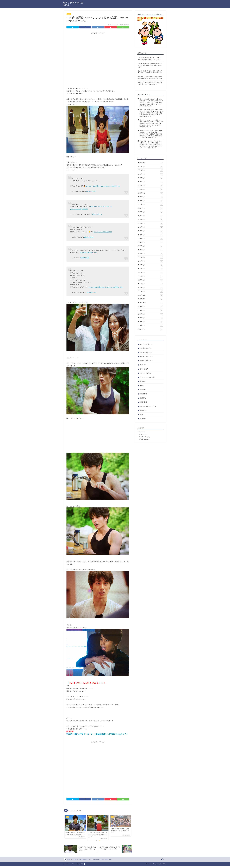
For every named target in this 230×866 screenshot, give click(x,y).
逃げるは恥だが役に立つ (148, 406)
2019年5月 (150, 212)
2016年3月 (150, 329)
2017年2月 (150, 287)
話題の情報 (143, 402)
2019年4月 (150, 216)
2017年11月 (150, 257)
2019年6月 (150, 208)
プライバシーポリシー (70, 863)
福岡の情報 (143, 394)
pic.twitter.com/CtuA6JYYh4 (111, 186)
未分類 (68, 14)
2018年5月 (150, 246)
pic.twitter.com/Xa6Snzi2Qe (88, 252)
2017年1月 (150, 291)
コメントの (144, 437)
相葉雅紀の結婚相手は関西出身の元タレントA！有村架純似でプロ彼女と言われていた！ (150, 65)
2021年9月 (150, 166)
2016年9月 (150, 306)
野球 (141, 414)
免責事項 (81, 863)
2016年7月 (150, 314)
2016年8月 (150, 310)
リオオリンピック (145, 373)
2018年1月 (150, 253)
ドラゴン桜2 (144, 369)
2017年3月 (150, 284)
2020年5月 (150, 174)
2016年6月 (150, 318)
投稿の (143, 434)
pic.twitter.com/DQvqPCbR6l (79, 209)
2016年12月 (150, 295)
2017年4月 (150, 280)
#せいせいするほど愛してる (93, 186)
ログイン (142, 432)
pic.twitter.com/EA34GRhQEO (103, 232)
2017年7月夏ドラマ (146, 356)
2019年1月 (150, 227)
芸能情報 (143, 398)
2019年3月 (150, 219)
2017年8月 (150, 265)
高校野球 (143, 418)
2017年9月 (150, 261)
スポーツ (143, 365)
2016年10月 (150, 303)
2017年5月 (150, 276)
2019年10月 (150, 193)
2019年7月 (150, 204)
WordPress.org (144, 439)
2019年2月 (150, 223)
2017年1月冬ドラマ (146, 348)
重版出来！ (143, 410)
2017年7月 (150, 268)
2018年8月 (150, 234)
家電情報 (143, 381)
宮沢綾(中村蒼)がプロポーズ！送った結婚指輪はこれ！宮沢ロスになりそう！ (97, 734)
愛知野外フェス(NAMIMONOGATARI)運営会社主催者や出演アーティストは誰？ (150, 77)
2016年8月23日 (91, 191)
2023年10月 (150, 163)
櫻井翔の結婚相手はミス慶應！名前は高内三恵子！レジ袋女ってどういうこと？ (150, 71)
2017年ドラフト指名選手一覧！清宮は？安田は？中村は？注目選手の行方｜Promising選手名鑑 (151, 135)
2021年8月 (150, 170)
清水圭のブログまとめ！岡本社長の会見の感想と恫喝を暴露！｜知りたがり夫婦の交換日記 (151, 104)
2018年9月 (150, 231)
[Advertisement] (97, 46)
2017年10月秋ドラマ (146, 344)
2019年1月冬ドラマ (146, 360)
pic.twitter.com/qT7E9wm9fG (114, 287)
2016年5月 (150, 321)
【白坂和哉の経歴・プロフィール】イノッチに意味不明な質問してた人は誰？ (150, 58)
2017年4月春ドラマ (146, 352)
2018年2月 (150, 250)
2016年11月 (150, 299)
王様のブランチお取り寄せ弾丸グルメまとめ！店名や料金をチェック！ (150, 83)
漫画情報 (143, 389)
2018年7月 (150, 238)
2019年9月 (150, 197)
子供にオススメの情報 (147, 377)
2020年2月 (150, 178)
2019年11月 (150, 189)
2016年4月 (150, 325)
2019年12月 (150, 185)
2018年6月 (150, 242)
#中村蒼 (92, 206)
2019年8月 (150, 200)
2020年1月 (150, 182)
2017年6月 (150, 272)
